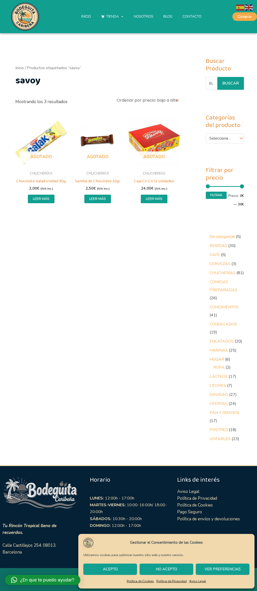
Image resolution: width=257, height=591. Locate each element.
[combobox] (225, 139)
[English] (249, 7)
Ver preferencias (223, 569)
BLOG (167, 16)
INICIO (86, 16)
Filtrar (216, 195)
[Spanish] (240, 7)
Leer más (41, 198)
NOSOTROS (143, 16)
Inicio (19, 68)
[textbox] (222, 138)
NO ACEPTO (166, 569)
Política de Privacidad (171, 581)
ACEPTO (110, 569)
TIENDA (112, 16)
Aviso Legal (197, 581)
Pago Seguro (189, 512)
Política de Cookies (140, 581)
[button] (42, 580)
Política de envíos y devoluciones (208, 519)
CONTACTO (192, 16)
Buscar (230, 83)
